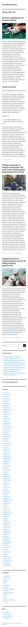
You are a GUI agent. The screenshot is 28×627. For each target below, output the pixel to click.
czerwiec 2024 (7, 434)
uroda (4, 596)
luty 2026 (5, 401)
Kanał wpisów (7, 614)
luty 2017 (5, 554)
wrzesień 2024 (7, 429)
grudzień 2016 (7, 558)
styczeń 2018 (6, 538)
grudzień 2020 (7, 498)
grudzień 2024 (7, 423)
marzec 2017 (6, 552)
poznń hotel (15, 253)
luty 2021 (5, 494)
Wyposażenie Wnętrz (8, 600)
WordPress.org (7, 618)
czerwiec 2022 (7, 465)
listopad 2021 (6, 478)
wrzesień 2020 (7, 501)
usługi (5, 598)
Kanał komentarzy (8, 616)
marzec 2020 (6, 509)
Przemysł (5, 587)
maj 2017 (5, 549)
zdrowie (9, 159)
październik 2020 (7, 500)
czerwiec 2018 (7, 531)
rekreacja (10, 253)
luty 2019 (5, 520)
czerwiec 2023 (7, 449)
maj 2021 (5, 489)
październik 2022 (7, 458)
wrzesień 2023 (7, 445)
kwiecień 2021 (7, 491)
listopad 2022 (6, 456)
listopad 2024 (6, 425)
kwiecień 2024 (7, 436)
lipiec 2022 (6, 463)
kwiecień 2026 (7, 398)
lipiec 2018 (6, 529)
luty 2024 (5, 440)
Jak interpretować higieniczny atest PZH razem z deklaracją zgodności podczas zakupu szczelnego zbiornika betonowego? (14, 362)
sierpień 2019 (6, 514)
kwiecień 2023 (7, 451)
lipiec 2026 (6, 392)
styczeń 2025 (6, 421)
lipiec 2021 (6, 485)
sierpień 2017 (6, 543)
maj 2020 (5, 507)
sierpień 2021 (6, 483)
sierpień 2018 (6, 527)
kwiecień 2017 (7, 551)
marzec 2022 (6, 471)
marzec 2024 (6, 438)
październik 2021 (7, 480)
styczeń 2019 (6, 521)
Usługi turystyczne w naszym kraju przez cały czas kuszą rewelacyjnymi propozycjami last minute (13, 168)
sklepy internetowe (8, 592)
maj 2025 (5, 416)
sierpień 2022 (6, 461)
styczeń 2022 (6, 474)
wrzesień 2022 (7, 460)
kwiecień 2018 (7, 532)
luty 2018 (5, 536)
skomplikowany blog (9, 4)
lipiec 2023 (6, 447)
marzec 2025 (6, 420)
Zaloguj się (6, 612)
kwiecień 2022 (7, 469)
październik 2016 (7, 560)
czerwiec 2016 (7, 565)
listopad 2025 (6, 407)
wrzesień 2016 (7, 562)
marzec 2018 (6, 534)
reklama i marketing (8, 589)
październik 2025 (7, 409)
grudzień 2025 (7, 405)
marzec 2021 (6, 492)
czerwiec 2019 (7, 516)
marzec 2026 (6, 400)
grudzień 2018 (7, 523)
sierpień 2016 (6, 563)
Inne (4, 583)
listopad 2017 (6, 540)
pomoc (13, 337)
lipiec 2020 (6, 505)
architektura (6, 576)
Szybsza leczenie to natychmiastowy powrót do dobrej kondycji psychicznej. (14, 262)
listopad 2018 (6, 525)
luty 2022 (5, 472)
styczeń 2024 (6, 441)
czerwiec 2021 (7, 487)
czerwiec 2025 (7, 414)
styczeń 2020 (6, 511)
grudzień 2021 (7, 476)
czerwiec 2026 (7, 394)
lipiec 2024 (6, 432)
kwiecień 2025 (7, 418)
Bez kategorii (6, 578)
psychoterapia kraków (12, 334)
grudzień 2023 (7, 443)
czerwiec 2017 (6, 547)
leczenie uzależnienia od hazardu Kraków (13, 18)
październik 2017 (7, 542)
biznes (5, 580)
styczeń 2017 (6, 556)
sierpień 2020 (6, 503)
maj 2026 (5, 396)
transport (5, 594)
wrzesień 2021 (7, 481)
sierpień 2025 (6, 411)
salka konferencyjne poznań (11, 231)
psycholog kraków (18, 337)
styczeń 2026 (6, 403)
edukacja (5, 581)
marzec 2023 (6, 452)
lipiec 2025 (6, 412)
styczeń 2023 (6, 454)
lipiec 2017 (6, 545)
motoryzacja (6, 585)
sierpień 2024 (6, 431)
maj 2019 (5, 518)
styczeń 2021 (6, 496)
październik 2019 (7, 512)
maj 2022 (5, 467)
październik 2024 (7, 427)
